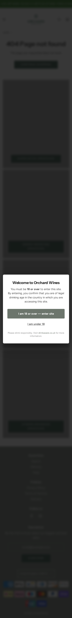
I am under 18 (36, 324)
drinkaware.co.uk (46, 333)
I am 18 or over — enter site (36, 313)
